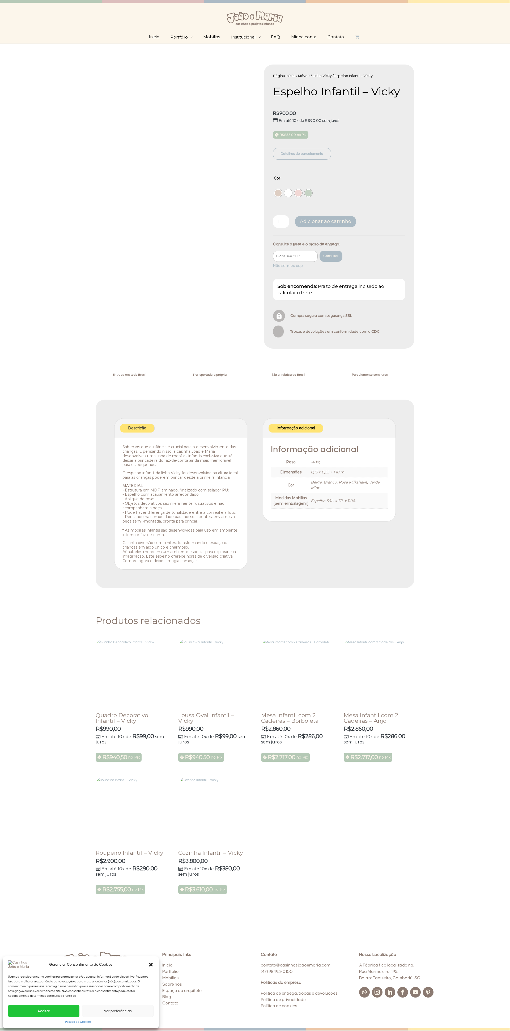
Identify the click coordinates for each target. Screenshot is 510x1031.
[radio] (278, 193)
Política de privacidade (283, 1000)
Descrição (137, 428)
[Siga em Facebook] (402, 992)
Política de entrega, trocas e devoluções (299, 993)
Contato (170, 1003)
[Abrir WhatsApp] (497, 1017)
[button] (151, 964)
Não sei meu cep (288, 266)
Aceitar (43, 1011)
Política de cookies (279, 1006)
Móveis (304, 76)
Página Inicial (284, 76)
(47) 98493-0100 (277, 971)
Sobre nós (172, 984)
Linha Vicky (322, 76)
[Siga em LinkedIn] (390, 992)
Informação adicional (296, 428)
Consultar (331, 256)
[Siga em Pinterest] (428, 992)
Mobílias (170, 978)
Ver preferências (118, 1011)
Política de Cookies (78, 1021)
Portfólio (170, 971)
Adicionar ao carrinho (325, 221)
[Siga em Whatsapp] (364, 992)
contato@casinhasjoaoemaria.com (295, 965)
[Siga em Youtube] (415, 992)
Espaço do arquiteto (182, 991)
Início (167, 965)
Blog (166, 997)
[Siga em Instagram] (377, 992)
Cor (277, 178)
